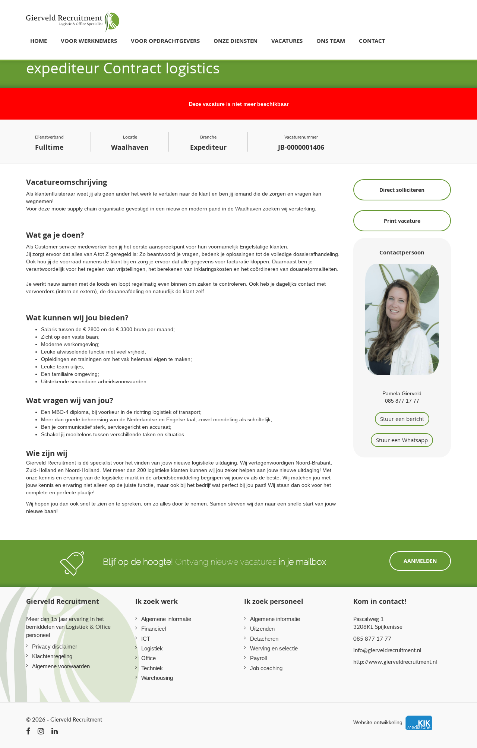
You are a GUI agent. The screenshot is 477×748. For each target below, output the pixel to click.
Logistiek (152, 648)
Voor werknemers (89, 40)
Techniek (152, 668)
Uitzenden (262, 628)
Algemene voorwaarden (61, 666)
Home (38, 40)
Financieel (153, 628)
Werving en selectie (274, 648)
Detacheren (264, 639)
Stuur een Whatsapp (402, 440)
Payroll (258, 658)
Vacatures (287, 40)
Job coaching (266, 668)
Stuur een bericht (402, 418)
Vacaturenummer (301, 143)
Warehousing (157, 678)
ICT (145, 639)
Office (148, 658)
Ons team (330, 40)
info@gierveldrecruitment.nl (387, 650)
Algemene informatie (166, 619)
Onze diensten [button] (236, 40)
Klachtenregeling (52, 656)
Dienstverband (49, 143)
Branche (208, 143)
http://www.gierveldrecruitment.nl (395, 661)
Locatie (130, 143)
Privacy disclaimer (54, 646)
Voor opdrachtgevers (165, 40)
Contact (372, 40)
